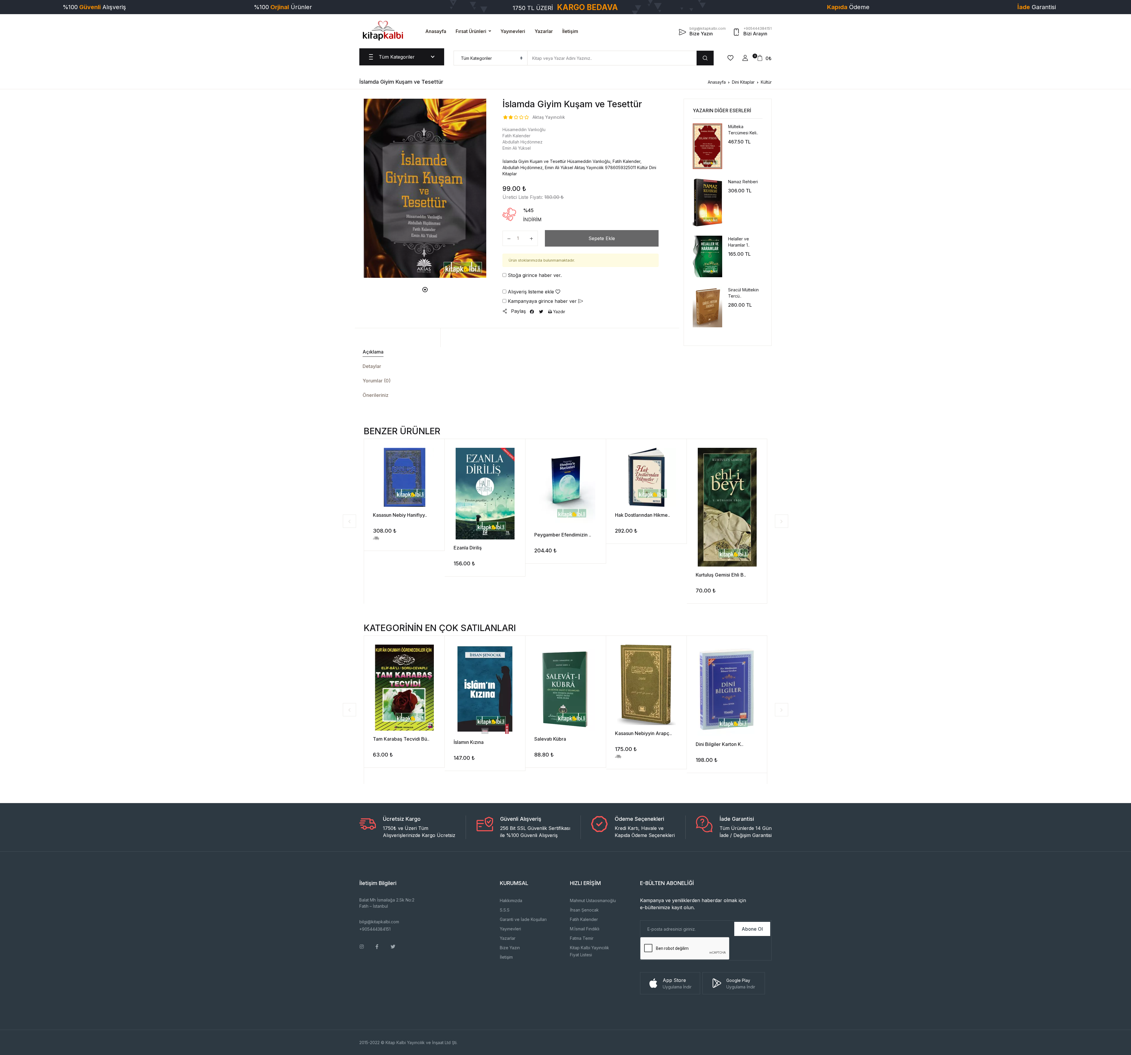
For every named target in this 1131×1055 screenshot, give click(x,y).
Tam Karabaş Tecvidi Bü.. (401, 739)
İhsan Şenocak (584, 909)
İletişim (570, 31)
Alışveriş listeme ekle (530, 292)
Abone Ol (752, 929)
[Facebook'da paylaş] (532, 311)
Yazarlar (544, 31)
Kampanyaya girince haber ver (542, 301)
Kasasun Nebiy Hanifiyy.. (400, 515)
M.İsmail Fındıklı (584, 928)
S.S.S (505, 909)
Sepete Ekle (601, 238)
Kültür (766, 82)
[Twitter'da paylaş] (541, 311)
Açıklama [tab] (373, 352)
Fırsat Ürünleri (471, 31)
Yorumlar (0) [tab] (377, 381)
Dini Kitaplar (743, 82)
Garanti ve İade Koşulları (523, 919)
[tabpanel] (425, 188)
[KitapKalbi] (382, 30)
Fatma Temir (581, 938)
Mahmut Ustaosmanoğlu (593, 900)
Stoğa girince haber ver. (534, 275)
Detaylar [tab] (372, 366)
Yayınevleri (512, 31)
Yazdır (558, 311)
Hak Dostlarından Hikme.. (642, 515)
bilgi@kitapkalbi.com (379, 921)
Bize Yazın (510, 947)
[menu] (491, 58)
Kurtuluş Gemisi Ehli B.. (721, 575)
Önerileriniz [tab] (375, 395)
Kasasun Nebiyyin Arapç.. (643, 733)
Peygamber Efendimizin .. (562, 535)
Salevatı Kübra (550, 739)
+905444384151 (375, 929)
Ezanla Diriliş (468, 548)
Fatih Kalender (584, 919)
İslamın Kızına (469, 742)
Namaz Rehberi (743, 181)
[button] (745, 58)
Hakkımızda (511, 900)
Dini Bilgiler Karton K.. (719, 744)
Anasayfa (435, 31)
